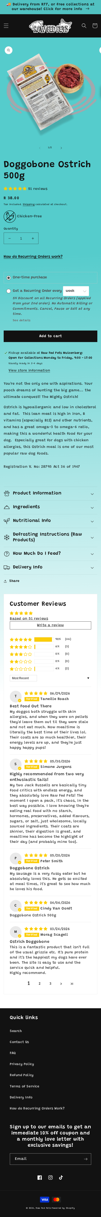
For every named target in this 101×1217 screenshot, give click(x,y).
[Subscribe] (85, 1159)
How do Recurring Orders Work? (37, 1108)
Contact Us (19, 1042)
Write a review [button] (50, 625)
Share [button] (14, 581)
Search (16, 1031)
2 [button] (40, 984)
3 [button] (51, 984)
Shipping (29, 204)
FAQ (13, 1053)
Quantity (11, 228)
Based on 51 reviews (29, 619)
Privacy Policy (22, 1064)
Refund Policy (22, 1075)
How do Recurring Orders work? (33, 257)
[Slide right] (61, 148)
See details (22, 320)
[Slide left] (39, 148)
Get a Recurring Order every (38, 291)
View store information (29, 370)
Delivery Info (21, 1097)
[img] (37, 694)
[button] (6, 25)
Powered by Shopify (63, 1208)
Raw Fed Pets (43, 1208)
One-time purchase (30, 277)
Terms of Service (24, 1086)
